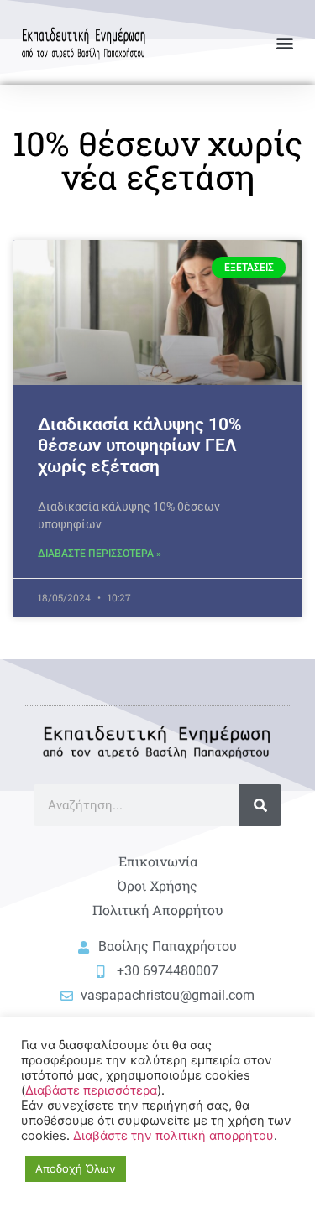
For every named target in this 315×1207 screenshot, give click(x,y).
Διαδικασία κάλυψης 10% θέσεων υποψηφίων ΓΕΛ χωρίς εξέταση (140, 445)
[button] (284, 42)
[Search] (260, 805)
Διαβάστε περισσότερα (91, 1090)
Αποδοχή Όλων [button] (75, 1168)
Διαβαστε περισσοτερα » (99, 553)
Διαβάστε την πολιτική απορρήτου (173, 1135)
